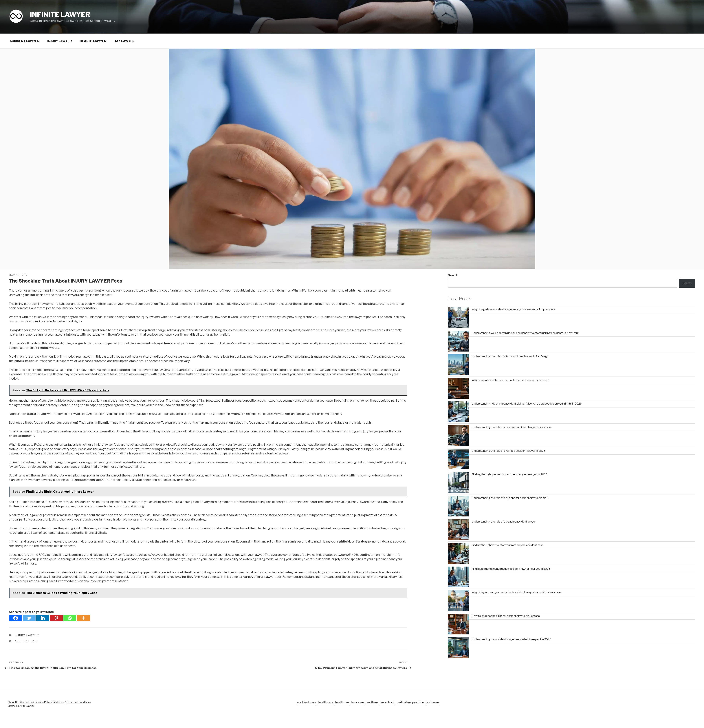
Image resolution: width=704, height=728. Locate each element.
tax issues (432, 702)
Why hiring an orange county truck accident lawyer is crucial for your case (517, 592)
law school (387, 702)
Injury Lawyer (59, 41)
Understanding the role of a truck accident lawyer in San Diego (510, 356)
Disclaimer (58, 701)
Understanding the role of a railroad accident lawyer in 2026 (508, 450)
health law (342, 702)
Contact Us (26, 701)
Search (453, 275)
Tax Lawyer (124, 41)
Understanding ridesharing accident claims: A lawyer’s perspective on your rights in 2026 (527, 403)
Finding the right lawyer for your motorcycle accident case (508, 545)
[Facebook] (15, 618)
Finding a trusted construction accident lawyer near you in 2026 (511, 568)
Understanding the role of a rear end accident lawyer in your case (512, 427)
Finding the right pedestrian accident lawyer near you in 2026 (509, 474)
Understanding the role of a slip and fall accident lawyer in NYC (510, 498)
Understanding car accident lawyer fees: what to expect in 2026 (511, 639)
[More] (83, 618)
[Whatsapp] (69, 618)
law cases (357, 702)
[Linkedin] (42, 618)
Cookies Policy (42, 701)
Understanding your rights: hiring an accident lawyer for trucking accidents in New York (525, 333)
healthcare (325, 702)
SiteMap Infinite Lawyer (21, 705)
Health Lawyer (93, 41)
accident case (27, 641)
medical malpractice (410, 702)
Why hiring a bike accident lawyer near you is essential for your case (513, 309)
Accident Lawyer (24, 41)
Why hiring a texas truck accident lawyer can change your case (510, 380)
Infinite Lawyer (60, 14)
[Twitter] (29, 618)
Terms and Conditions (78, 701)
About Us (13, 701)
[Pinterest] (56, 618)
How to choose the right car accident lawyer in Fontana (506, 616)
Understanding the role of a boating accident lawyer (504, 521)
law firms (372, 702)
